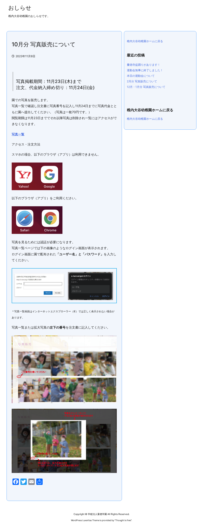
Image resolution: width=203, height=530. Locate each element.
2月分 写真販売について (142, 81)
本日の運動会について (141, 75)
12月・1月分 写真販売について (146, 86)
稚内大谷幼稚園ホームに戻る (145, 41)
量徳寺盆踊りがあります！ (143, 64)
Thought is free (123, 520)
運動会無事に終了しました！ (146, 70)
